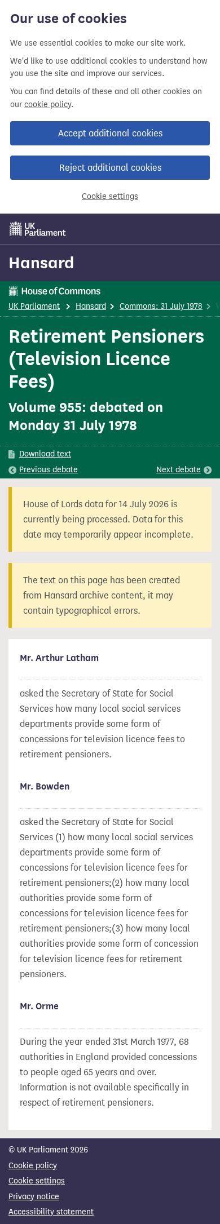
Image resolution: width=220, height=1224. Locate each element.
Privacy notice (33, 1196)
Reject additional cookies (110, 167)
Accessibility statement (51, 1212)
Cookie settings (110, 196)
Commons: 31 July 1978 (161, 306)
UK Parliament (34, 306)
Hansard (41, 262)
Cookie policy (32, 1165)
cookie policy (47, 104)
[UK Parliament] (37, 228)
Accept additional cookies (110, 133)
